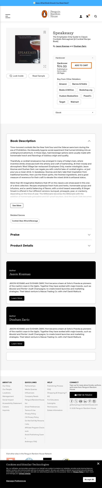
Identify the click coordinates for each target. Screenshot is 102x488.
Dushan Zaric (80, 46)
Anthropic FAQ (31, 441)
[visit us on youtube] (81, 401)
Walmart (75, 102)
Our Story (6, 386)
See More (16, 205)
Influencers (29, 393)
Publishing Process (55, 386)
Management (8, 396)
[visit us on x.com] (76, 401)
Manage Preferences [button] (16, 481)
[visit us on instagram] (94, 401)
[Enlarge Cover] (45, 66)
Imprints (5, 410)
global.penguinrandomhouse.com (84, 405)
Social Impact (8, 400)
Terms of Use (30, 410)
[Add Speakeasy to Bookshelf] (44, 32)
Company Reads (31, 396)
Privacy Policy (30, 414)
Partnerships (30, 386)
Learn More (17, 299)
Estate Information (55, 410)
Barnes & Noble (79, 84)
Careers (5, 407)
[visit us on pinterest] (90, 401)
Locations (6, 393)
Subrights (51, 403)
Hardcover (74, 58)
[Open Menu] (7, 16)
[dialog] (51, 474)
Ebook (74, 112)
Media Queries (31, 389)
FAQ (49, 389)
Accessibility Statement (12, 403)
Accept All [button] (89, 479)
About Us (7, 382)
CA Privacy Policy (32, 417)
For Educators (53, 400)
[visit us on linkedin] (85, 401)
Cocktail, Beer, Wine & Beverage (25, 221)
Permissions (52, 407)
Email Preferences (32, 407)
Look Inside (18, 76)
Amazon (63, 84)
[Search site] (95, 16)
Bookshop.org (85, 90)
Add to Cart (81, 65)
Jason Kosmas (62, 46)
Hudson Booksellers (68, 96)
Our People (7, 389)
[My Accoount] (81, 16)
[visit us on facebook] (72, 401)
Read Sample (38, 76)
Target (62, 102)
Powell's (87, 96)
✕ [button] (98, 464)
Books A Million (66, 90)
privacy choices (24, 474)
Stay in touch (84, 395)
